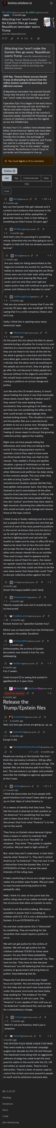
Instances (7, 1104)
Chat (6, 191)
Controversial (30, 178)
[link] (12, 39)
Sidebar (8, 171)
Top (16, 178)
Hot (7, 178)
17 (6, 39)
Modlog (6, 1097)
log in (22, 161)
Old (27, 184)
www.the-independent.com (14, 34)
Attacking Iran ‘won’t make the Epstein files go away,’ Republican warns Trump (27, 52)
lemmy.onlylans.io (20, 3)
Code (5, 1116)
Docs (5, 1110)
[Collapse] (5, 199)
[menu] (51, 3)
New (46, 178)
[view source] (38, 38)
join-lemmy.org (10, 1122)
